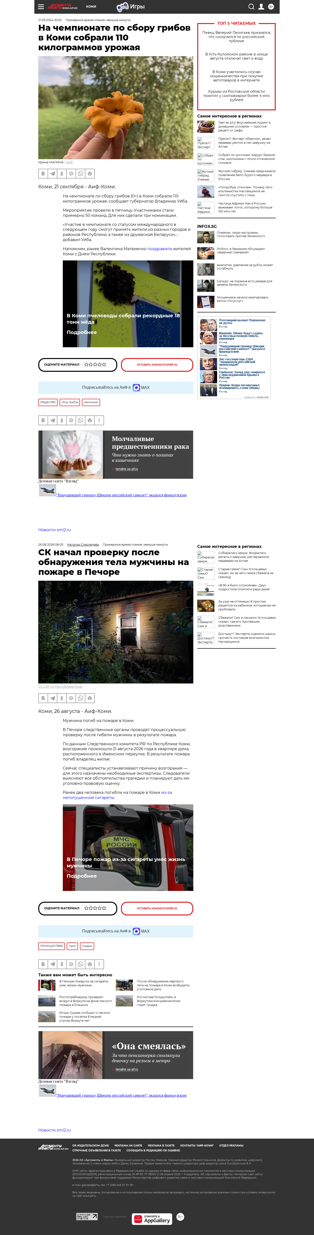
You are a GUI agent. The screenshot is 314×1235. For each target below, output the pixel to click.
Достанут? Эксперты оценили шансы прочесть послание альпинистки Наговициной (246, 637)
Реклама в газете (161, 1145)
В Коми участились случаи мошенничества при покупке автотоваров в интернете (236, 76)
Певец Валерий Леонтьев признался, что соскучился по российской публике (236, 37)
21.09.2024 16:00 (50, 20)
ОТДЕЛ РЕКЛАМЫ (231, 1145)
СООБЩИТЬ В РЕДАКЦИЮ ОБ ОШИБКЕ (153, 1150)
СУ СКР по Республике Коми (60, 686)
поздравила (159, 248)
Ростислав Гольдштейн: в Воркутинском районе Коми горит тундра (158, 1001)
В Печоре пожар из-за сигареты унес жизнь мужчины (126, 862)
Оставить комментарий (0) (157, 364)
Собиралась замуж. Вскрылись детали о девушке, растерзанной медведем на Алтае (243, 557)
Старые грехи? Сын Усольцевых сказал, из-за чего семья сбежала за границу (245, 573)
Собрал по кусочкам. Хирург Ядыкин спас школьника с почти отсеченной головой (246, 159)
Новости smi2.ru (54, 529)
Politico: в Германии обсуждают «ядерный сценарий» (241, 250)
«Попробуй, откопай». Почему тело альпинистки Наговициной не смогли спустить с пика (245, 191)
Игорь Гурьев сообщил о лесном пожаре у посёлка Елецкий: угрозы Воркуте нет (84, 1016)
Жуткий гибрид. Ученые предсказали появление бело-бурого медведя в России (246, 175)
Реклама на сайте (128, 1145)
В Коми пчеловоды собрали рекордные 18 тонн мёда (123, 319)
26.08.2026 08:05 (50, 544)
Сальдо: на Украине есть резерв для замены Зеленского (244, 283)
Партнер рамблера (114, 1216)
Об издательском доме (90, 1145)
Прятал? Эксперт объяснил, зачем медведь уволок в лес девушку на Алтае (244, 142)
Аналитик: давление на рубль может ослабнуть (245, 266)
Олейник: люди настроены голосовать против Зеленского (241, 234)
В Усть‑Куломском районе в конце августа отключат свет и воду (236, 56)
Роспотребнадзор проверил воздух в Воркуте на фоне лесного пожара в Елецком (85, 1001)
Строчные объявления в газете (96, 1150)
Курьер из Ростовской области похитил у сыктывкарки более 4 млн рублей (236, 96)
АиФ (69, 162)
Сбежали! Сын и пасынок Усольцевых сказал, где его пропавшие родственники (247, 621)
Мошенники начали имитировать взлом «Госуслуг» (242, 299)
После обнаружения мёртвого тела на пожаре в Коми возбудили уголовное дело (163, 985)
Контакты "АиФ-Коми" (197, 1145)
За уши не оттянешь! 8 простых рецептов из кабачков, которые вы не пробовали (246, 605)
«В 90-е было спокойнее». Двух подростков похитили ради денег (244, 587)
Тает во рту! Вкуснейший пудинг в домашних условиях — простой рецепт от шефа (244, 126)
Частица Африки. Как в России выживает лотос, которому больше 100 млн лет (245, 207)
